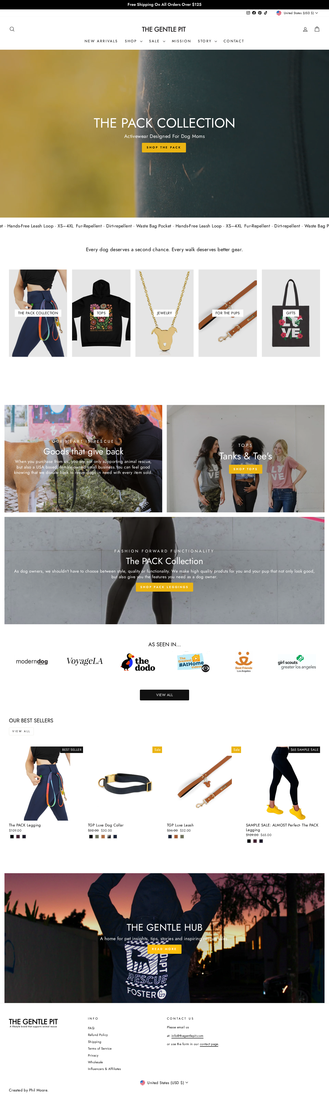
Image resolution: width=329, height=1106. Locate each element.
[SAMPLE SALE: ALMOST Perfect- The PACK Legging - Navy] (261, 841)
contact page (209, 1044)
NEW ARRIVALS (101, 41)
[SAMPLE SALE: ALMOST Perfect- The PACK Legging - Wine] (255, 841)
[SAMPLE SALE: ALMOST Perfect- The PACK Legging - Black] (249, 841)
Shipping (94, 1042)
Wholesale (95, 1062)
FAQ (91, 1028)
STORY (206, 41)
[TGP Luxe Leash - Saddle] (176, 836)
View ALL (164, 694)
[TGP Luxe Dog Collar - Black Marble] (109, 836)
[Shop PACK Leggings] (164, 570)
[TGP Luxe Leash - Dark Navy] (170, 836)
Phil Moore (38, 1090)
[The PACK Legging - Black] (12, 836)
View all (21, 731)
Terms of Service (100, 1048)
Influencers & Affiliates (104, 1069)
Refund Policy (98, 1035)
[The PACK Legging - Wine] (18, 836)
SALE (155, 41)
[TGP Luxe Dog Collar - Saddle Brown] (103, 836)
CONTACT (234, 41)
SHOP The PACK (164, 147)
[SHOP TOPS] (246, 458)
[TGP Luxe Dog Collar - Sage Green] (97, 836)
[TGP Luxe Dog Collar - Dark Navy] (115, 836)
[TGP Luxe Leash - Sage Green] (182, 836)
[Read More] (164, 938)
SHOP (132, 41)
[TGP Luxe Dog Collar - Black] (91, 836)
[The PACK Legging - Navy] (24, 836)
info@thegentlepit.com (187, 1035)
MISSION (181, 41)
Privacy (93, 1055)
